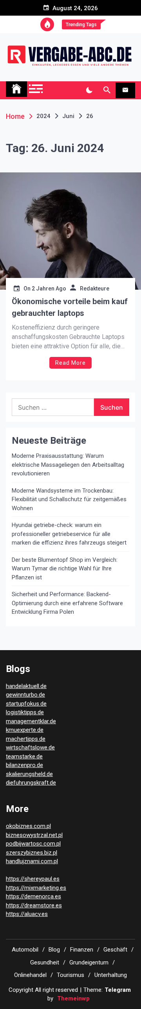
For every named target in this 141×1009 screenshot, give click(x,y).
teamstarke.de (24, 756)
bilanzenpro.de (24, 765)
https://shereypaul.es (33, 878)
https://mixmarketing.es (36, 887)
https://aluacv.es (27, 914)
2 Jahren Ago (49, 288)
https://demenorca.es (33, 896)
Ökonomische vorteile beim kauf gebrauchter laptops (70, 307)
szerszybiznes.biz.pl (31, 852)
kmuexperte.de (24, 729)
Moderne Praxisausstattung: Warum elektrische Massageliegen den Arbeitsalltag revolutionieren (68, 464)
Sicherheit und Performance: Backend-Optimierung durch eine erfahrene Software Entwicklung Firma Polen (67, 603)
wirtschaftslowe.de (30, 747)
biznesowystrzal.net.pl (34, 835)
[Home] (16, 89)
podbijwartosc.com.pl (33, 843)
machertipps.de (25, 738)
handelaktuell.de (26, 686)
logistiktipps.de (25, 712)
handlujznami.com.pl (32, 861)
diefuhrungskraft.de (31, 782)
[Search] (107, 90)
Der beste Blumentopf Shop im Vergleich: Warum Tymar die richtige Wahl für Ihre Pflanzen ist (65, 568)
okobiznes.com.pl (28, 826)
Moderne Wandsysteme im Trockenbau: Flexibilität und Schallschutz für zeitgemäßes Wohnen (69, 499)
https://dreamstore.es (34, 905)
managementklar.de (31, 721)
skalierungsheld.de (29, 774)
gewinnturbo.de (25, 694)
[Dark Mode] (89, 90)
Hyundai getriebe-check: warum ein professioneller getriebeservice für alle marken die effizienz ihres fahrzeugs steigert (69, 534)
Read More (70, 363)
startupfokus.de (26, 703)
